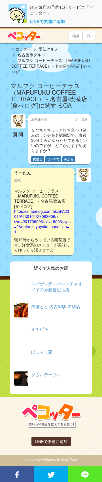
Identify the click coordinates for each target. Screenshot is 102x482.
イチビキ (39, 329)
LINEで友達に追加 (47, 21)
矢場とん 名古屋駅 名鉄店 (55, 306)
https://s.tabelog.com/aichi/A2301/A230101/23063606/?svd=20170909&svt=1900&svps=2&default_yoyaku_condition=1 (42, 221)
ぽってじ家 (41, 352)
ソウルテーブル (46, 374)
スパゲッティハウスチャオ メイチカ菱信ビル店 (56, 286)
